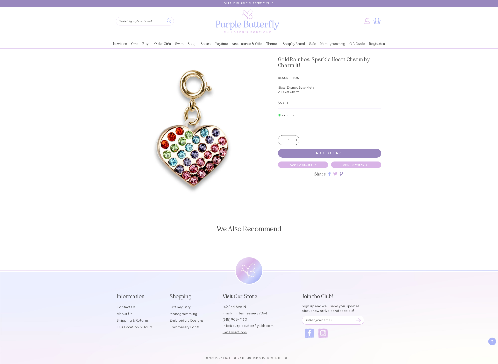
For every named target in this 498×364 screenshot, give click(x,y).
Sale (312, 44)
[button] (377, 21)
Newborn (120, 44)
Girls (134, 44)
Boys (146, 44)
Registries (377, 44)
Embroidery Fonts (185, 327)
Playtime (221, 44)
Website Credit (281, 358)
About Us (124, 314)
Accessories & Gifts (247, 44)
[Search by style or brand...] (169, 21)
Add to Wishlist (356, 164)
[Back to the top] (492, 341)
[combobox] (145, 21)
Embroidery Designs (186, 320)
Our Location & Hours (135, 327)
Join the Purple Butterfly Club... (249, 3)
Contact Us (126, 307)
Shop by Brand (294, 44)
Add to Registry (303, 164)
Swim (179, 44)
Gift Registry (180, 307)
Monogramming (332, 44)
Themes (272, 44)
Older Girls (162, 44)
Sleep (192, 44)
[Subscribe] (358, 320)
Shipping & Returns (133, 320)
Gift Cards (357, 44)
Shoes (206, 44)
